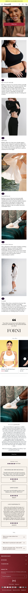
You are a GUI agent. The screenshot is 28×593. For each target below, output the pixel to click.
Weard (13, 584)
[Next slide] (25, 358)
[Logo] (8, 4)
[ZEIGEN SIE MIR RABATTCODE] (25, 576)
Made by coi (17, 584)
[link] (14, 24)
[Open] (2, 4)
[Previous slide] (3, 358)
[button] (9, 356)
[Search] (19, 4)
